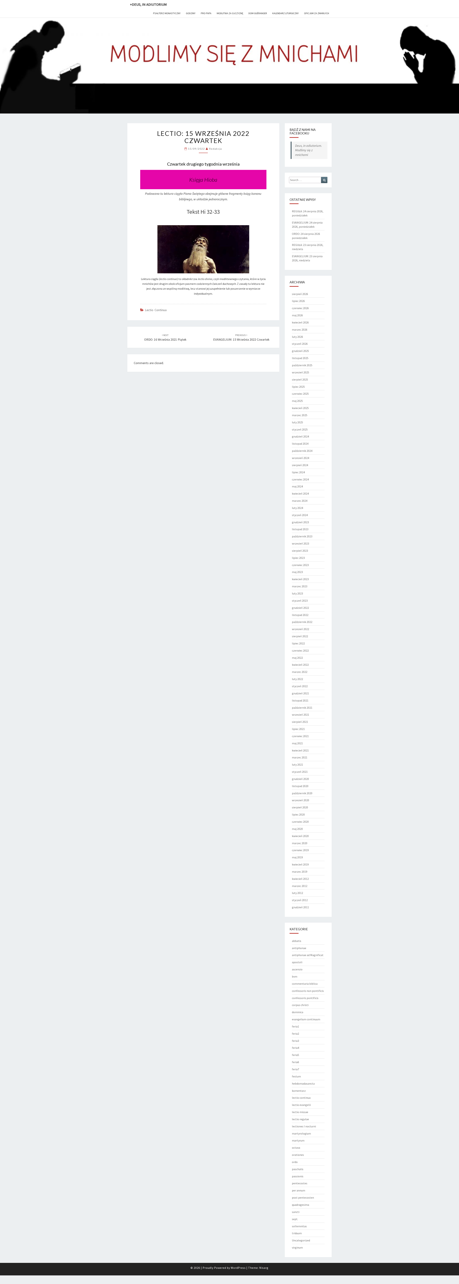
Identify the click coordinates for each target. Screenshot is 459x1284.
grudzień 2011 (300, 907)
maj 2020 (297, 829)
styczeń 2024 (300, 515)
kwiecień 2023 (300, 579)
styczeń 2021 (300, 771)
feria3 (295, 1041)
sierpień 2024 (300, 465)
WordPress (238, 1268)
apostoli (297, 962)
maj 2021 (297, 743)
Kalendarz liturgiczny (285, 13)
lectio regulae (300, 1119)
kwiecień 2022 (300, 664)
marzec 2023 (299, 586)
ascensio (297, 969)
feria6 (295, 1062)
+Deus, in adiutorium (148, 4)
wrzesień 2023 (300, 543)
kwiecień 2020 (300, 836)
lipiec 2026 (298, 301)
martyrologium (301, 1133)
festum (296, 1076)
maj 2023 (297, 572)
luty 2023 (297, 593)
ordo (295, 1162)
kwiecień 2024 (300, 493)
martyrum (298, 1140)
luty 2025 (297, 422)
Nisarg (263, 1268)
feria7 (295, 1069)
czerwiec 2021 (300, 736)
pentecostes (299, 1183)
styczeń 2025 (300, 429)
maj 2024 (297, 486)
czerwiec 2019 (300, 850)
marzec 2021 (299, 757)
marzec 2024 (299, 500)
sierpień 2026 (300, 294)
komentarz (299, 1090)
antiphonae (299, 948)
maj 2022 (297, 657)
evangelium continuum (306, 1019)
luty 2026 (297, 336)
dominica (297, 1012)
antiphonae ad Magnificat (307, 955)
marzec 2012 (299, 886)
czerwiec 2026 (300, 308)
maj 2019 (297, 857)
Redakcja (215, 148)
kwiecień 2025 (300, 408)
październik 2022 (302, 622)
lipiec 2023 (298, 558)
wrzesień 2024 (300, 458)
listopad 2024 (300, 443)
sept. (295, 1219)
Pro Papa (206, 13)
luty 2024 (297, 508)
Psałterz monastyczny (167, 13)
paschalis (297, 1169)
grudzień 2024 (300, 436)
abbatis (296, 941)
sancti (295, 1212)
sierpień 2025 (300, 379)
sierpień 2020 (300, 807)
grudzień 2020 (300, 779)
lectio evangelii (301, 1105)
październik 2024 (302, 451)
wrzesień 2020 (300, 800)
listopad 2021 (300, 700)
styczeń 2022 (300, 686)
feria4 (295, 1048)
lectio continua (156, 310)
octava (296, 1147)
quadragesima (300, 1204)
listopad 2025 (300, 358)
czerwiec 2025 (300, 393)
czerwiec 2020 (300, 821)
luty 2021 (297, 764)
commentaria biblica (305, 983)
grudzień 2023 (300, 522)
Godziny (190, 13)
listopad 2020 (300, 786)
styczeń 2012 (300, 900)
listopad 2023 (300, 529)
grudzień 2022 (300, 608)
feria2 (295, 1033)
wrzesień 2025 (300, 372)
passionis (297, 1176)
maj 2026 (297, 315)
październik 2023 (302, 536)
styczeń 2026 (300, 343)
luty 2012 (297, 893)
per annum (298, 1190)
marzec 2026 (299, 329)
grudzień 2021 (300, 693)
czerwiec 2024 (300, 479)
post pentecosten (303, 1197)
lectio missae (300, 1112)
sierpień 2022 (300, 636)
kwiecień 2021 (300, 750)
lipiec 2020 (298, 814)
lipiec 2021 (298, 729)
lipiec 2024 (298, 472)
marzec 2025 (299, 415)
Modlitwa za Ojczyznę (230, 13)
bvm (294, 976)
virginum (297, 1247)
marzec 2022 (299, 672)
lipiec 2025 (298, 386)
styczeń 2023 (300, 600)
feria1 (295, 1026)
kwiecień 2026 (300, 322)
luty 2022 (297, 679)
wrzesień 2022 (300, 629)
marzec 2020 (299, 843)
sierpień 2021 (300, 722)
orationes (298, 1155)
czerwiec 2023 (300, 565)
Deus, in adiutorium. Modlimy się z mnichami (308, 150)
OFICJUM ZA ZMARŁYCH (316, 13)
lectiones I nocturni (304, 1126)
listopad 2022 (300, 615)
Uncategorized (301, 1240)
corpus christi (300, 1005)
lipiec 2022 (298, 643)
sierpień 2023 (300, 550)
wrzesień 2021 (300, 714)
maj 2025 (297, 401)
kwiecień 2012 (300, 879)
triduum (297, 1233)
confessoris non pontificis (308, 991)
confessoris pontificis (305, 998)
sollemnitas (299, 1226)
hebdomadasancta (303, 1083)
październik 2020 (302, 793)
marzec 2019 (299, 871)
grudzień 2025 (300, 351)
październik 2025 (302, 365)
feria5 (295, 1055)
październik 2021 (302, 707)
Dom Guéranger (258, 13)
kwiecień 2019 (300, 864)
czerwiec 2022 (300, 650)
